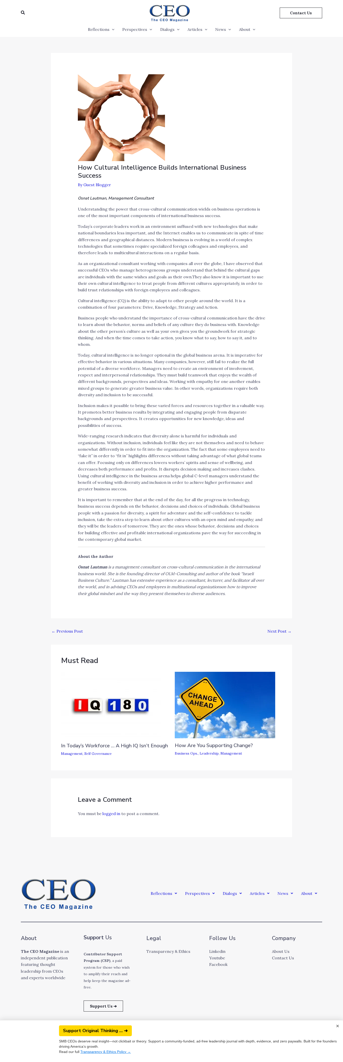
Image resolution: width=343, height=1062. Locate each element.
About (244, 29)
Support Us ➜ (103, 1006)
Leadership (209, 753)
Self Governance (98, 753)
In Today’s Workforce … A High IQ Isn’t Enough (114, 745)
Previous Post (67, 631)
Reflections (98, 29)
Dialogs (167, 29)
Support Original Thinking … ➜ (91, 1031)
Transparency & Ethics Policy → (102, 1052)
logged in (111, 813)
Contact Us (283, 957)
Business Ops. (186, 753)
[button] (23, 13)
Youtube (217, 957)
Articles (195, 29)
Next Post (279, 631)
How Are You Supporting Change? (214, 745)
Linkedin (217, 951)
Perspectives (134, 29)
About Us (281, 951)
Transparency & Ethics (168, 951)
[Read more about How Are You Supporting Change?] (225, 704)
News (220, 29)
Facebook (218, 964)
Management (72, 753)
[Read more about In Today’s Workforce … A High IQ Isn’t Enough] (111, 704)
